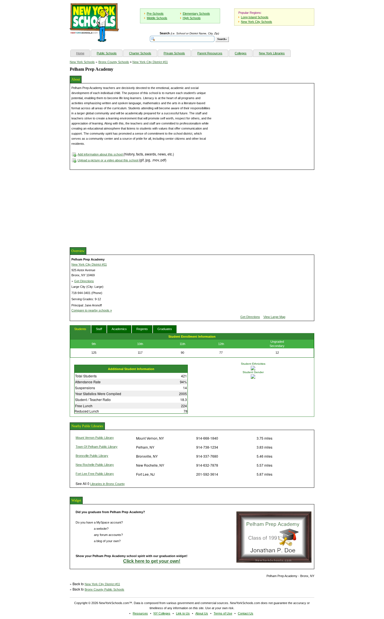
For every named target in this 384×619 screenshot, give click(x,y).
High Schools (192, 18)
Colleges (241, 53)
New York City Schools (256, 21)
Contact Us (245, 613)
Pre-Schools (155, 13)
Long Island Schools (254, 17)
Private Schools (174, 53)
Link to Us (183, 613)
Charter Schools (140, 53)
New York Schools (82, 62)
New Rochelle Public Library (95, 464)
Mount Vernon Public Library (95, 437)
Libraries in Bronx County (107, 484)
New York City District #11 (150, 62)
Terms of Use (223, 613)
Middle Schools (157, 18)
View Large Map (274, 317)
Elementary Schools (196, 13)
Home (83, 53)
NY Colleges (161, 613)
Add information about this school (100, 154)
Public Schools (107, 53)
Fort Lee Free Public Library (95, 473)
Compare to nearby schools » (91, 310)
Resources (140, 613)
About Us (201, 613)
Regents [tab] (142, 329)
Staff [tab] (99, 329)
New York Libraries (272, 53)
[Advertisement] (112, 208)
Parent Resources (209, 53)
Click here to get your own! (151, 561)
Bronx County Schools (113, 62)
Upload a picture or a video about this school (108, 160)
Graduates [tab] (164, 329)
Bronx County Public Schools (104, 589)
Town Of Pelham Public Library (97, 446)
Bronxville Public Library (92, 455)
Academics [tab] (119, 329)
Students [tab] (80, 329)
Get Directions (84, 281)
